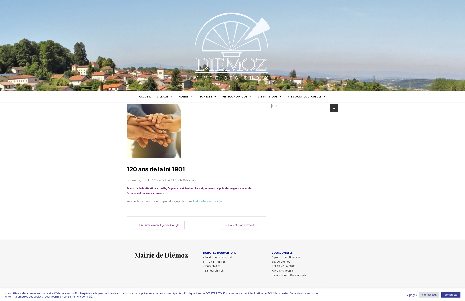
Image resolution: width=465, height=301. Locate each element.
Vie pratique (268, 96)
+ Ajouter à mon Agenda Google (158, 225)
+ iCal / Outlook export (239, 225)
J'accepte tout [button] (451, 294)
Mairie (184, 96)
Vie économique (235, 96)
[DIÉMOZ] (232, 45)
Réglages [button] (411, 294)
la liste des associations (208, 201)
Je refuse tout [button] (429, 294)
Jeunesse (205, 96)
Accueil (145, 96)
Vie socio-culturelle (305, 96)
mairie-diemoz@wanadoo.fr (289, 275)
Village (163, 96)
